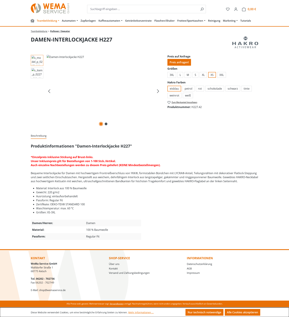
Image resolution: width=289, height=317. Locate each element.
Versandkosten (117, 303)
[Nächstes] (158, 91)
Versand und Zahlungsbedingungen (129, 272)
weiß (188, 95)
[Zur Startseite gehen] (50, 8)
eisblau (174, 88)
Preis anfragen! (179, 62)
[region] (95, 91)
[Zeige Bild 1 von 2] (101, 124)
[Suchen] (202, 9)
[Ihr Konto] (236, 9)
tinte (247, 88)
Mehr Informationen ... (141, 312)
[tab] (38, 136)
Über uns (114, 264)
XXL (221, 75)
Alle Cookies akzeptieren (242, 312)
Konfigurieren (173, 312)
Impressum (193, 272)
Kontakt (113, 268)
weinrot (174, 95)
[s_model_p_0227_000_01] (104, 91)
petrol (188, 88)
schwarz (233, 88)
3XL (172, 75)
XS (212, 75)
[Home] (32, 21)
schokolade (215, 88)
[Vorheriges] (49, 91)
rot (200, 88)
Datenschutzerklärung (199, 264)
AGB (189, 268)
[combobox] (142, 9)
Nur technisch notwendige (204, 312)
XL (203, 75)
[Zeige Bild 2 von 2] (106, 124)
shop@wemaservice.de (52, 290)
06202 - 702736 (45, 278)
